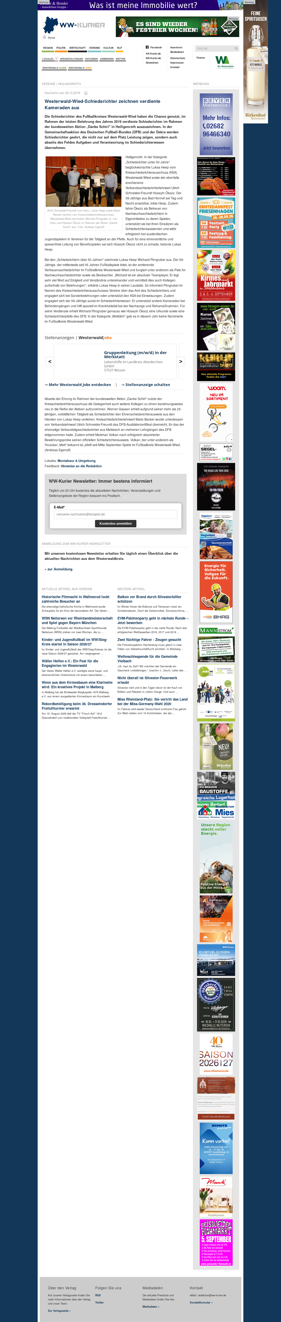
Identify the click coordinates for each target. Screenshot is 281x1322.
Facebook (156, 47)
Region (48, 48)
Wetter (120, 58)
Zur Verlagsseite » (59, 1311)
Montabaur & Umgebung (77, 460)
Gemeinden (107, 58)
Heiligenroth (69, 83)
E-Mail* (59, 507)
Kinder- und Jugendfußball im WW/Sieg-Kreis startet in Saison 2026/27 (74, 641)
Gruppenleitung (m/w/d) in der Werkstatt (135, 354)
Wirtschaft (77, 48)
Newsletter (152, 62)
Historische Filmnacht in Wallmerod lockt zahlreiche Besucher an (75, 599)
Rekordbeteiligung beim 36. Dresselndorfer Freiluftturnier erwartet (77, 706)
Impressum (177, 62)
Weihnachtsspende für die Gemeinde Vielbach (147, 658)
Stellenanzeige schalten (147, 384)
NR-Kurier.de (153, 58)
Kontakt (175, 67)
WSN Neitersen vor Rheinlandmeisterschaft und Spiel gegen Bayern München (77, 620)
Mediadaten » (151, 1306)
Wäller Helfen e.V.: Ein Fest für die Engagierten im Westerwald (70, 663)
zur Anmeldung (60, 568)
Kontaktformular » (201, 1302)
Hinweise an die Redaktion (81, 466)
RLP (119, 48)
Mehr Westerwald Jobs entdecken (80, 384)
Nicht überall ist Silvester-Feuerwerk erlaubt (147, 680)
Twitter (99, 1302)
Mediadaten (177, 52)
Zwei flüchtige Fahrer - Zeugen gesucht (149, 639)
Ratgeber (91, 58)
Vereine (94, 48)
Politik (61, 48)
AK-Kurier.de (153, 53)
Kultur (108, 48)
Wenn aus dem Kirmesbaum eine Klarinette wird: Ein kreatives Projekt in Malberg (77, 684)
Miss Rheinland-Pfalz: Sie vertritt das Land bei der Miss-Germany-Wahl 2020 (152, 701)
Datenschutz (177, 58)
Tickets (200, 57)
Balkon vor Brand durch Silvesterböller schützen (149, 599)
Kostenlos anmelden (116, 523)
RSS (98, 1295)
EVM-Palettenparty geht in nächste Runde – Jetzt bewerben (152, 620)
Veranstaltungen (71, 58)
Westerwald (54, 67)
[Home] (44, 37)
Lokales (48, 58)
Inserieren (176, 47)
